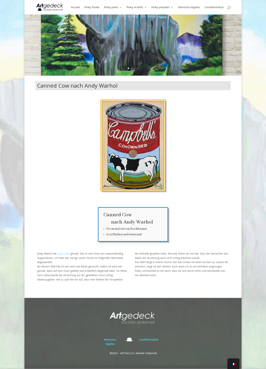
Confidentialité (213, 7)
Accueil (75, 7)
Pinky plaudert (160, 7)
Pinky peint (111, 7)
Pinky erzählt (134, 7)
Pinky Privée (92, 7)
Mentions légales (189, 7)
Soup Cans (63, 253)
